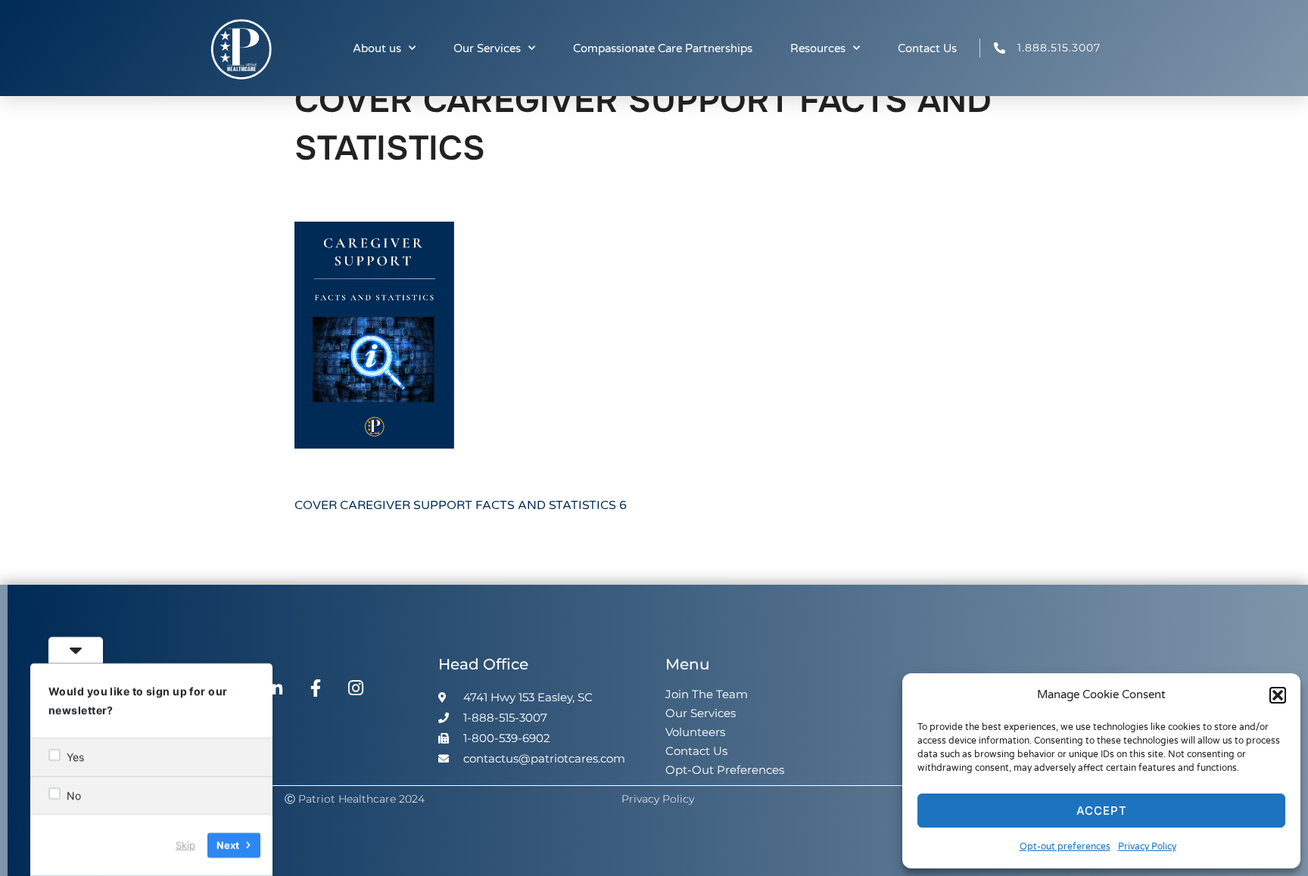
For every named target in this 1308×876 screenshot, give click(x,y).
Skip (185, 845)
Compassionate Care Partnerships (662, 48)
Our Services (487, 48)
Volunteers (695, 732)
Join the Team (706, 694)
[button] (1277, 695)
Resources (818, 48)
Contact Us (927, 48)
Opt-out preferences (1065, 846)
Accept (1101, 810)
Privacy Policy (1147, 846)
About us (377, 48)
